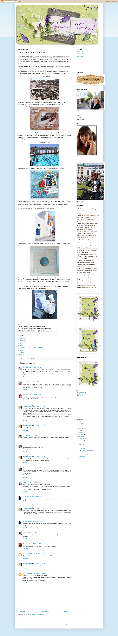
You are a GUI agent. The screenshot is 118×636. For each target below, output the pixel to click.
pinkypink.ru (80, 53)
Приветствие (82, 456)
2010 (79, 428)
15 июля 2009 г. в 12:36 (34, 382)
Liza (21, 337)
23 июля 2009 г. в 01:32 (39, 553)
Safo (21, 345)
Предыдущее (67, 611)
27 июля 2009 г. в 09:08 (39, 573)
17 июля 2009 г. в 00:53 (37, 496)
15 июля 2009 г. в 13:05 (36, 394)
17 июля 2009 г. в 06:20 (37, 521)
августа (81, 440)
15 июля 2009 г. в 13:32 (31, 435)
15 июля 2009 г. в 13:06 (40, 406)
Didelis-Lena (23, 338)
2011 (79, 426)
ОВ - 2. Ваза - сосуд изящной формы (88, 445)
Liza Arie (25, 482)
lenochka (22, 352)
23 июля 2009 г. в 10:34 (40, 563)
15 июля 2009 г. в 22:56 (40, 456)
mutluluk (22, 349)
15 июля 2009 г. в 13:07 (40, 425)
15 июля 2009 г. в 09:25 (35, 367)
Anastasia (25, 367)
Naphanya (22, 343)
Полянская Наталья (28, 468)
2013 (79, 421)
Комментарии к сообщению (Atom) (36, 614)
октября (81, 436)
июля (81, 443)
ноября (81, 434)
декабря (81, 432)
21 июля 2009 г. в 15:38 (31, 532)
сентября (82, 438)
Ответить (25, 376)
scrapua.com (80, 56)
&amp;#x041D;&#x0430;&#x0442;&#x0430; (31, 347)
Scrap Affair (26, 394)
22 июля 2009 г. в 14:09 (35, 543)
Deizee (22, 350)
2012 (79, 423)
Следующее (22, 611)
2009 (79, 430)
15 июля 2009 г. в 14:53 (40, 445)
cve (21, 342)
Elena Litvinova (27, 496)
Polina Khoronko (27, 406)
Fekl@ (22, 354)
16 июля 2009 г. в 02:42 (40, 468)
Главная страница (44, 611)
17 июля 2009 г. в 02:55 (40, 508)
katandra (25, 382)
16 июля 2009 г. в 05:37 (34, 482)
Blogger (66, 624)
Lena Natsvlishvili (27, 553)
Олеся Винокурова (28, 445)
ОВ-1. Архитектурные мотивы (87, 454)
